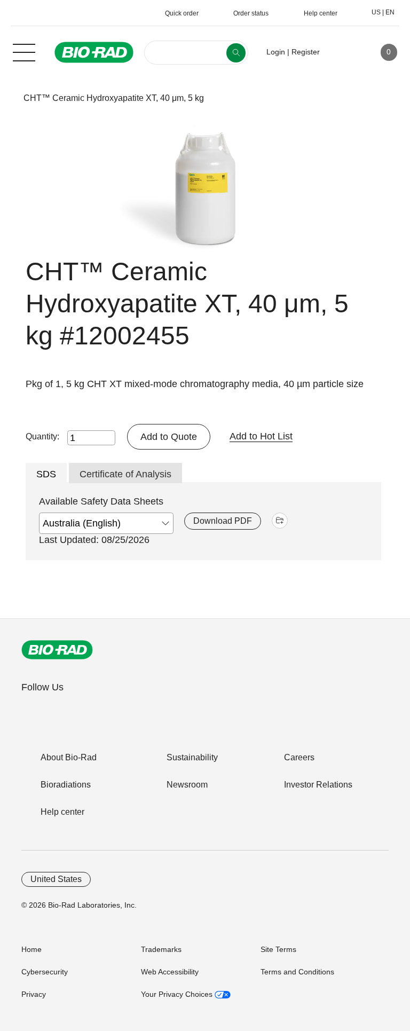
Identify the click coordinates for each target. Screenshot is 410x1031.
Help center (62, 811)
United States (56, 879)
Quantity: (42, 436)
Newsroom (187, 784)
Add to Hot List (261, 436)
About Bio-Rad (69, 757)
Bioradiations (66, 784)
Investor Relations (318, 784)
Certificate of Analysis (125, 474)
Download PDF (222, 520)
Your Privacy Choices (178, 994)
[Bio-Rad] (57, 649)
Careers (299, 757)
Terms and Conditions (297, 971)
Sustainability (192, 757)
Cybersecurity (44, 971)
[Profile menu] (343, 52)
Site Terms (278, 949)
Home (31, 949)
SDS (46, 474)
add (280, 521)
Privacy (33, 994)
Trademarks (161, 949)
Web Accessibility (170, 971)
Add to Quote (168, 436)
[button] (6, 98)
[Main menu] (24, 51)
